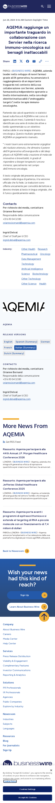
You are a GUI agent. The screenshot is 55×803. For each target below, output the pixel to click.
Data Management (31, 258)
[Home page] (15, 6)
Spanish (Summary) (26, 341)
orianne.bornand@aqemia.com (19, 222)
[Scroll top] (44, 617)
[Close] (51, 770)
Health (42, 283)
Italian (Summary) (25, 347)
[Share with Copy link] (40, 61)
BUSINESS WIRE (21, 70)
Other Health (28, 249)
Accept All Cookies (27, 797)
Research (43, 249)
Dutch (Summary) (14, 353)
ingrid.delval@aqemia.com (17, 240)
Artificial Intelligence (32, 268)
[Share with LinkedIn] (14, 61)
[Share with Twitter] (21, 61)
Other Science (29, 283)
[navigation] (49, 6)
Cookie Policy (10, 781)
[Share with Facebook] (27, 61)
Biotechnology (40, 273)
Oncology (45, 254)
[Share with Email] (34, 61)
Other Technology (31, 278)
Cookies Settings (27, 789)
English (8, 341)
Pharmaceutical (29, 254)
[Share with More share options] (47, 61)
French (8, 347)
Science (25, 273)
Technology (27, 263)
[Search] (42, 6)
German (45, 341)
